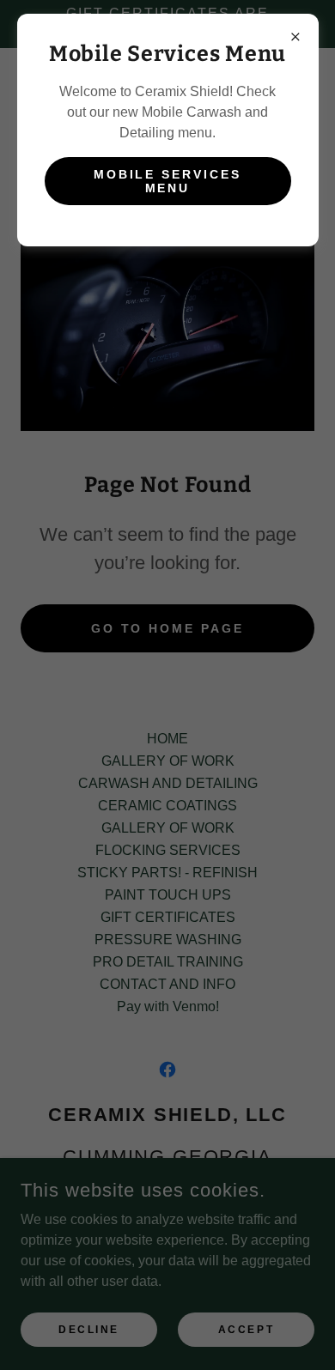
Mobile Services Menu (168, 181)
